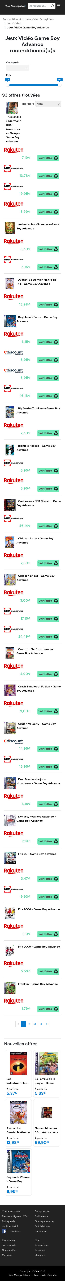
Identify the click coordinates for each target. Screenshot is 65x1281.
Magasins (40, 1254)
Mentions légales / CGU (15, 1216)
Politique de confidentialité (10, 1224)
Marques (7, 1254)
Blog (37, 1240)
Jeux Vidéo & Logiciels (39, 19)
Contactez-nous (11, 1211)
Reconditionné (12, 19)
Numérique (41, 1231)
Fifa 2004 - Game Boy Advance (39, 909)
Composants (42, 1211)
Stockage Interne (44, 1221)
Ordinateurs (41, 1216)
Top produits (9, 1245)
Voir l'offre (45, 158)
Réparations (41, 1245)
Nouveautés (8, 1250)
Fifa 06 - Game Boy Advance (37, 854)
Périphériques (42, 1226)
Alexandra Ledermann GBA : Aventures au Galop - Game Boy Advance (13, 129)
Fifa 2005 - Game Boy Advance (39, 946)
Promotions (8, 1240)
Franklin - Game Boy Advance (38, 984)
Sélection (40, 1250)
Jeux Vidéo (14, 23)
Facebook (15, 1231)
